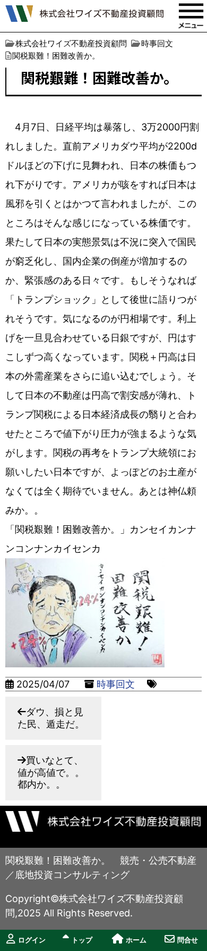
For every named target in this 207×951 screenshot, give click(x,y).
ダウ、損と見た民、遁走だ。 (51, 718)
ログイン (32, 940)
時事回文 (116, 684)
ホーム (136, 940)
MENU (191, 16)
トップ (82, 940)
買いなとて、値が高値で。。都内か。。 (51, 772)
